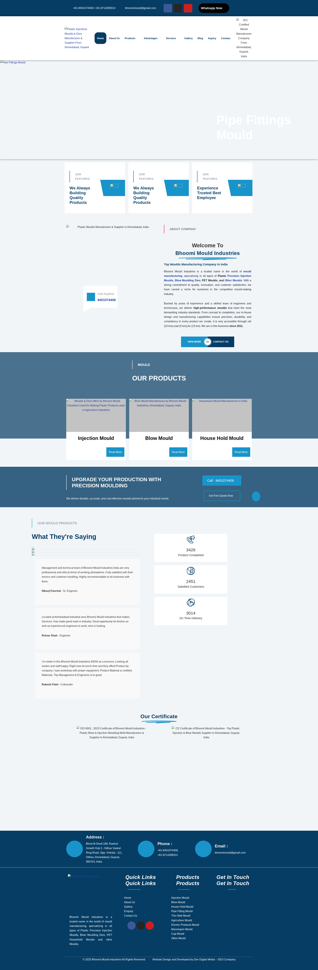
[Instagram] (178, 8)
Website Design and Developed (171, 959)
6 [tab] (164, 152)
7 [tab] (167, 152)
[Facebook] (168, 8)
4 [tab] (157, 152)
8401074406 (107, 300)
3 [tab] (154, 152)
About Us (114, 38)
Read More (115, 452)
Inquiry (212, 38)
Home (100, 38)
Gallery (188, 38)
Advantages (151, 38)
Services (171, 38)
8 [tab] (170, 152)
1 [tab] (147, 152)
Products (130, 38)
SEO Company (227, 959)
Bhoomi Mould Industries (106, 959)
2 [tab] (150, 152)
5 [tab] (160, 152)
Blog (200, 38)
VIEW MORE (194, 341)
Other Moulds (233, 280)
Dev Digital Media (204, 959)
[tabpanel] (159, 107)
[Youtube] (188, 8)
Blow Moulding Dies (187, 280)
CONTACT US (220, 341)
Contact (225, 38)
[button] (222, 480)
